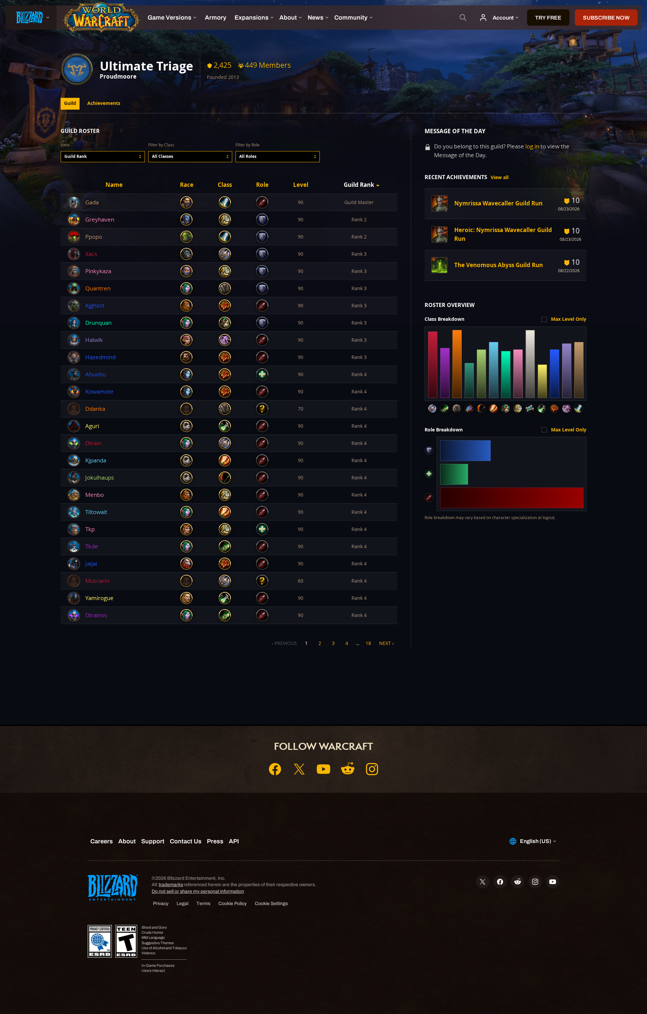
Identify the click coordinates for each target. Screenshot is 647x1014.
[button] (103, 156)
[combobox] (103, 156)
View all (500, 177)
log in (532, 146)
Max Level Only (568, 319)
